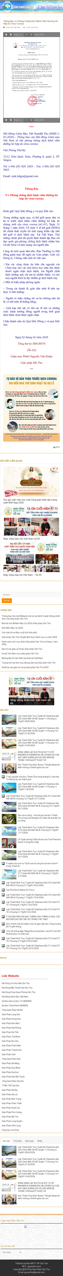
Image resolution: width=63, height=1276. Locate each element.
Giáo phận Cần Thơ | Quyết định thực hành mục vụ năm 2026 (29, 637)
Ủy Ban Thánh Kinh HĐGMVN (15, 1005)
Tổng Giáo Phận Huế (11, 1059)
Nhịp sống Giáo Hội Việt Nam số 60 (21, 538)
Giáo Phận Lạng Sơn (11, 1014)
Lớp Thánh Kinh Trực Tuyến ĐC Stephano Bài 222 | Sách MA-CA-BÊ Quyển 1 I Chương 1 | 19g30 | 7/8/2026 (38, 786)
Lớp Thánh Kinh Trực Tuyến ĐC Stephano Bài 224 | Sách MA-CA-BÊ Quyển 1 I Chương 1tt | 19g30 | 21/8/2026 (38, 731)
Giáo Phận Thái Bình (11, 1036)
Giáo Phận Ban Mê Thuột (13, 1076)
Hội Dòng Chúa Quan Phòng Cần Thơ (18, 992)
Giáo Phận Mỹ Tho (10, 1116)
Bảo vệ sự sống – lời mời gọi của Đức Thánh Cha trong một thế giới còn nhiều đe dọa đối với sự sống (39, 818)
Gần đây (6, 1141)
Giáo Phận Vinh (9, 1054)
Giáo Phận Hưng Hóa (11, 1019)
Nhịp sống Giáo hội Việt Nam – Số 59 (22, 575)
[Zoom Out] (26, 34)
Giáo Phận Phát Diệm (11, 1045)
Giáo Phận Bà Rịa (9, 1090)
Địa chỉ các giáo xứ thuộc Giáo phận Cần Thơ (22, 649)
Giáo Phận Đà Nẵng (10, 1063)
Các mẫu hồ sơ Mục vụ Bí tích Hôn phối (19, 632)
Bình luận (29, 1141)
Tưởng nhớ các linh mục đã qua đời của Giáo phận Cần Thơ (28, 663)
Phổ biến (18, 1141)
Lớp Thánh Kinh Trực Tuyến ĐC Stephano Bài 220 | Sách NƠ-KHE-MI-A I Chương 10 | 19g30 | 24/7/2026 (39, 806)
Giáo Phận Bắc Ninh (11, 1023)
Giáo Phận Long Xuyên (12, 1121)
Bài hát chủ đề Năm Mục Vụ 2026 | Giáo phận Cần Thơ (26, 623)
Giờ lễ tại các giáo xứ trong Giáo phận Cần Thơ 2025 (25, 667)
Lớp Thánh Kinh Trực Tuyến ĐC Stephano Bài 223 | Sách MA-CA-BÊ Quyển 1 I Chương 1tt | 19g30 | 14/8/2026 (38, 743)
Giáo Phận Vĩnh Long (11, 1125)
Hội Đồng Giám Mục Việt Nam (15, 996)
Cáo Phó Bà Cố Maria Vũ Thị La (20, 890)
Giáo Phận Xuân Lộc (11, 1108)
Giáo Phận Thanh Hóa (12, 1050)
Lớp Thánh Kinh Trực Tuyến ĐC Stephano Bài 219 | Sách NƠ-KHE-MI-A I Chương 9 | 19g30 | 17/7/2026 (38, 830)
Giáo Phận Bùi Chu (10, 1041)
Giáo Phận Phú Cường (12, 1112)
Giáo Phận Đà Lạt (9, 1094)
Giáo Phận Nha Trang (11, 1099)
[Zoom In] (31, 34)
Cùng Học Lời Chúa (10, 1130)
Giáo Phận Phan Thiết (12, 1103)
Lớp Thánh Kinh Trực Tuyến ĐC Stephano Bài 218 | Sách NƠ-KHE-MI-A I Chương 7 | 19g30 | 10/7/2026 (38, 854)
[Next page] (11, 34)
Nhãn (40, 1141)
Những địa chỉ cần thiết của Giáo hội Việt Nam (22, 658)
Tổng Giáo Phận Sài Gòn (13, 1081)
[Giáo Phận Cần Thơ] (31, 6)
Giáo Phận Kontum (10, 1072)
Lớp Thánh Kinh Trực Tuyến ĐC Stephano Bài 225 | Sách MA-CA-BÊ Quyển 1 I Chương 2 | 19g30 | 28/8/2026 (38, 718)
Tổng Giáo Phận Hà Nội (12, 1010)
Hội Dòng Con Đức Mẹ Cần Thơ (16, 983)
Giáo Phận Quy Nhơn (11, 1068)
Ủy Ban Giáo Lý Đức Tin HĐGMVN (16, 1001)
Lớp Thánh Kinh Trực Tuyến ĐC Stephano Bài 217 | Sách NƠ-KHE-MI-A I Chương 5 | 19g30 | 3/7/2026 (38, 873)
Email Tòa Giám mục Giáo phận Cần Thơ (20, 653)
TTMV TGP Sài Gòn (10, 1085)
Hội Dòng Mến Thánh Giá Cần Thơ (17, 988)
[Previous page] (6, 34)
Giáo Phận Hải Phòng (11, 1028)
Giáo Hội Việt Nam (13, 27)
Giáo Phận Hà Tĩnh (10, 1032)
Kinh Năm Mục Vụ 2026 (12, 628)
